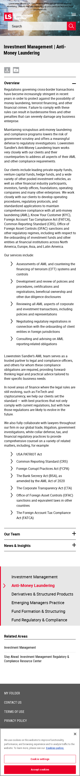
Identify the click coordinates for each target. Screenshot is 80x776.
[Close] (75, 733)
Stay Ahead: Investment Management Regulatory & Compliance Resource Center (36, 659)
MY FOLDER (12, 693)
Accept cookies (40, 769)
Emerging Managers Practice (37, 602)
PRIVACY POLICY (15, 721)
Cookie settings (40, 759)
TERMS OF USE (14, 712)
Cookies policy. (55, 748)
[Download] (7, 65)
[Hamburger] (74, 14)
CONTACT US (13, 702)
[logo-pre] (18, 17)
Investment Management (28, 47)
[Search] (71, 26)
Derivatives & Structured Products (42, 594)
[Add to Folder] (16, 65)
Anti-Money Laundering (33, 585)
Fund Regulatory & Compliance (39, 620)
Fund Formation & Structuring (38, 611)
